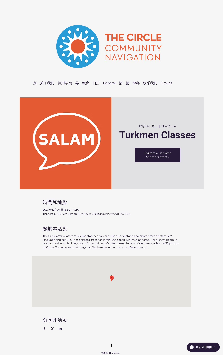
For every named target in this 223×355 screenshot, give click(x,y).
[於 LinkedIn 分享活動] (60, 328)
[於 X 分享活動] (52, 328)
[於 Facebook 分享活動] (44, 328)
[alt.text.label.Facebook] (111, 345)
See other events (157, 157)
